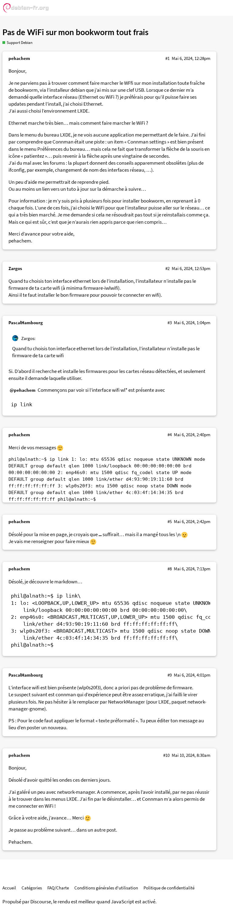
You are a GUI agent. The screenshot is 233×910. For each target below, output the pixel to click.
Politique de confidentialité (169, 888)
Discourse (40, 901)
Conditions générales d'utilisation (106, 888)
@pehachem (22, 390)
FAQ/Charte (58, 888)
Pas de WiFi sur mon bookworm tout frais (75, 33)
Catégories (32, 888)
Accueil (9, 888)
